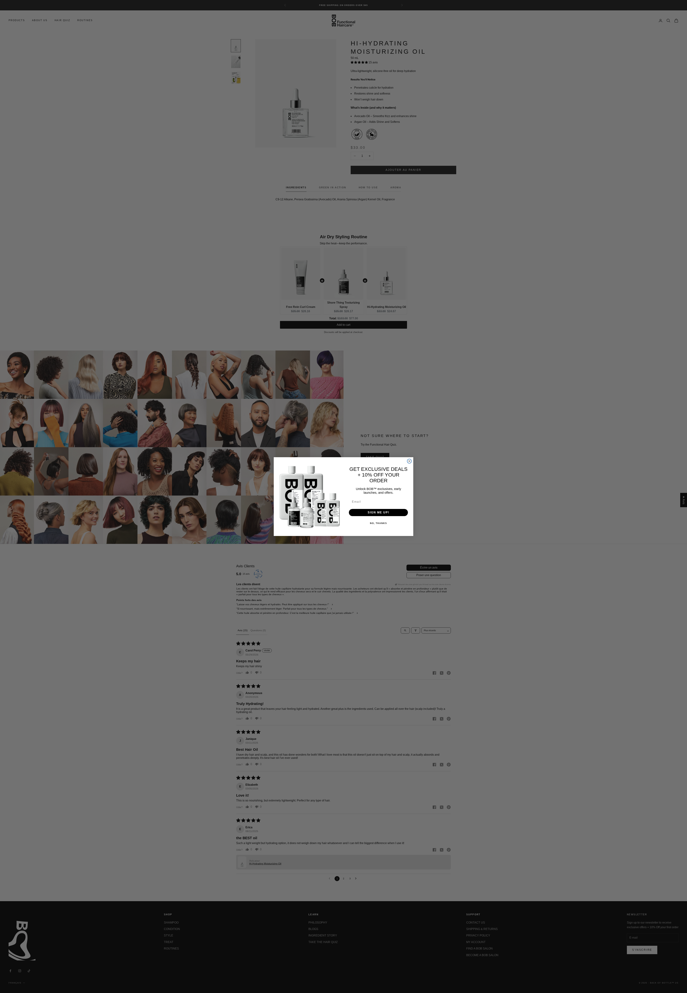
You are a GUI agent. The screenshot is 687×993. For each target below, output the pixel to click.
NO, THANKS (378, 523)
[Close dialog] (409, 461)
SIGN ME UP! (378, 512)
